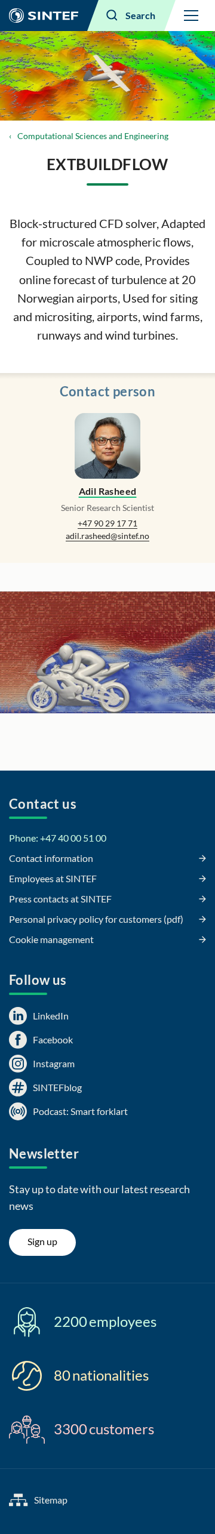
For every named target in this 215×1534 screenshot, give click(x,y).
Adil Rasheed (108, 491)
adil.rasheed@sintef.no (107, 536)
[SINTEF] (43, 15)
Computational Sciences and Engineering (92, 136)
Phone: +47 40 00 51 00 (57, 837)
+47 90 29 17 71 (107, 523)
